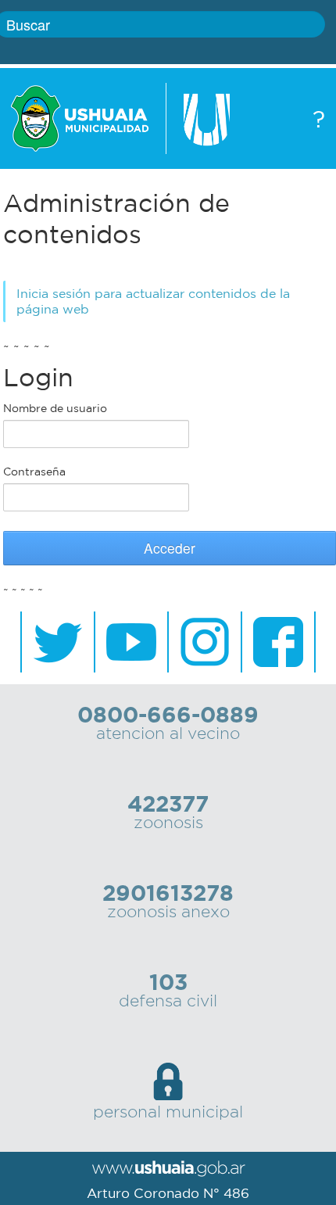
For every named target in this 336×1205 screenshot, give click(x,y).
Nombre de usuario (55, 408)
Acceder (169, 548)
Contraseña (34, 471)
